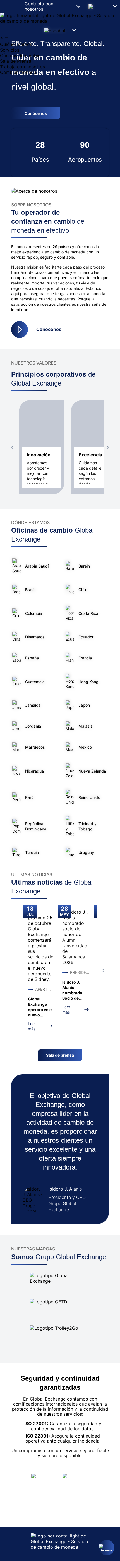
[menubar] (60, 55)
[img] (2, 38)
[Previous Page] (12, 447)
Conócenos (48, 329)
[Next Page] (107, 447)
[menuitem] (60, 44)
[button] (102, 6)
